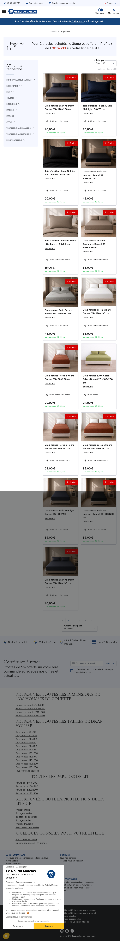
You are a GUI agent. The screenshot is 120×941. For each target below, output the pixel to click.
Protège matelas (24, 813)
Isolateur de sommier (26, 816)
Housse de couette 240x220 (30, 712)
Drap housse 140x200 (27, 760)
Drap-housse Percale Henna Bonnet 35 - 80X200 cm (59, 377)
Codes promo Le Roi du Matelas (74, 921)
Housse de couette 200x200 (30, 708)
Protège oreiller (23, 820)
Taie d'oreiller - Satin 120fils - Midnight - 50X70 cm (98, 107)
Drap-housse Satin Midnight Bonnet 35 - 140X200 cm (59, 107)
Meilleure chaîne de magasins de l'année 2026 (27, 857)
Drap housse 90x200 (26, 746)
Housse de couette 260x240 (30, 715)
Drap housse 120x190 (26, 749)
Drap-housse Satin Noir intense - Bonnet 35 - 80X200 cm (98, 514)
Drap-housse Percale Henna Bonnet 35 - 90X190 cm (59, 446)
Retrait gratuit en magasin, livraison (76, 884)
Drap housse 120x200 (27, 753)
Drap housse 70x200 (26, 735)
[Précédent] (31, 21)
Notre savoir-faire (14, 863)
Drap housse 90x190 (26, 742)
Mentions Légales (68, 916)
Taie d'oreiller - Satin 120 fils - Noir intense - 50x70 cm (60, 172)
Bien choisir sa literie (26, 839)
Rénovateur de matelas (27, 827)
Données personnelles (70, 918)
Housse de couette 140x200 (30, 705)
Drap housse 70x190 (26, 732)
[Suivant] (88, 21)
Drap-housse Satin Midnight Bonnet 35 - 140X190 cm (59, 581)
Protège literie (23, 809)
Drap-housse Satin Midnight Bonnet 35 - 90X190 (59, 512)
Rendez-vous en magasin (71, 860)
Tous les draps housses (27, 770)
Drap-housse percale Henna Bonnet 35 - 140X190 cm (97, 446)
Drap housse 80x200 (26, 739)
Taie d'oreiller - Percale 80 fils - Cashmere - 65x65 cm (60, 242)
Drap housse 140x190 (26, 756)
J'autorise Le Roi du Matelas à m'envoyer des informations (94, 671)
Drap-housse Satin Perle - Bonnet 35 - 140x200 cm (58, 311)
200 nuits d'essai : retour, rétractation (77, 881)
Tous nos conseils (68, 857)
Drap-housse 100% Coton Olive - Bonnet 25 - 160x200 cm (98, 379)
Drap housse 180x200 (27, 767)
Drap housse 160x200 (27, 763)
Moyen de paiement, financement (75, 887)
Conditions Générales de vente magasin (78, 910)
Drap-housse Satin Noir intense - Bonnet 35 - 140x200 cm (95, 175)
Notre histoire (12, 860)
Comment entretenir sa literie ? (31, 843)
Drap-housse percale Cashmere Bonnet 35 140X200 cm (94, 244)
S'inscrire (109, 663)
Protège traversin (24, 824)
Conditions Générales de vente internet (78, 913)
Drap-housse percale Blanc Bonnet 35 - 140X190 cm (97, 311)
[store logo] (23, 11)
